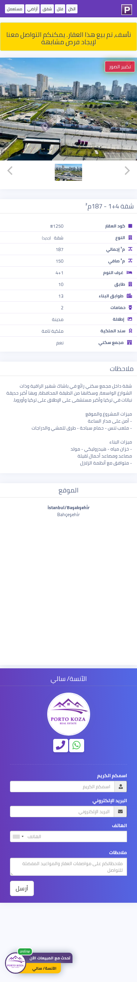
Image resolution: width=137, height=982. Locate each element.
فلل (60, 9)
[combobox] (18, 836)
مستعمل (14, 9)
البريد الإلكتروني (109, 800)
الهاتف (119, 825)
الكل (71, 9)
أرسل (22, 888)
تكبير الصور (120, 66)
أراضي (32, 9)
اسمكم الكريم (112, 775)
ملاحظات (118, 852)
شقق (47, 9)
